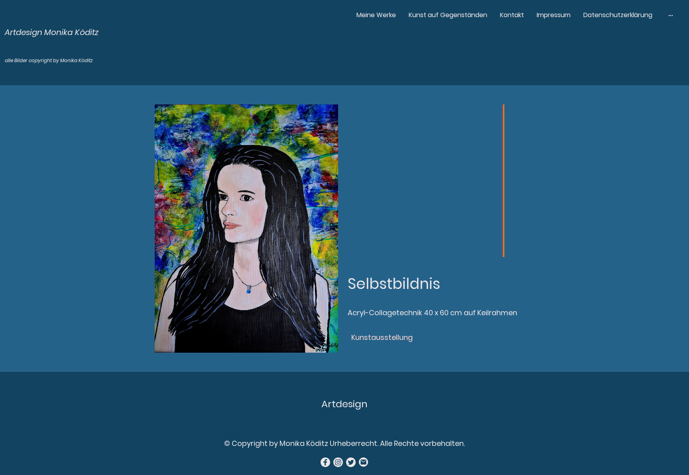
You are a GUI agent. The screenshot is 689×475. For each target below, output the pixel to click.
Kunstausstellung (382, 337)
